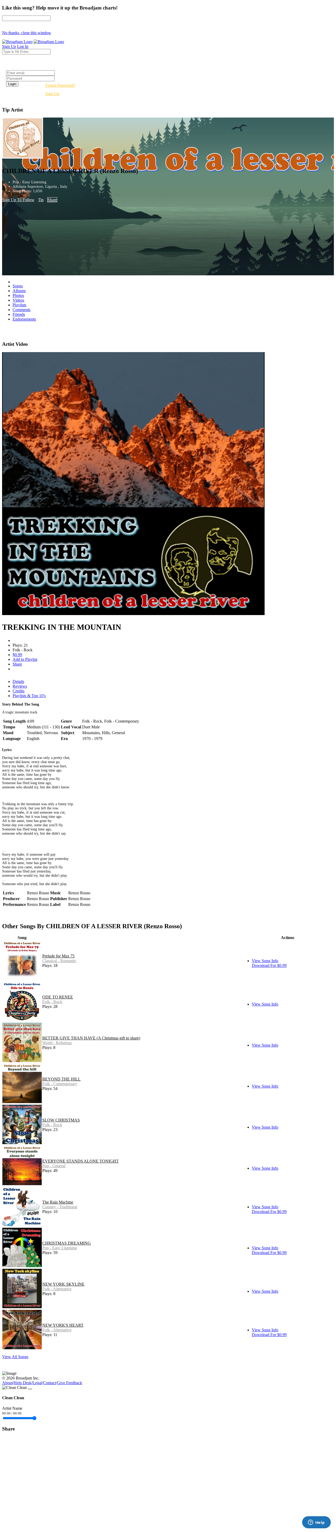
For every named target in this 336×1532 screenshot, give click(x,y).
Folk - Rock (52, 1002)
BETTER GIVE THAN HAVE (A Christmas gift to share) (91, 1038)
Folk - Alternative (56, 1289)
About (7, 1383)
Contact (49, 1383)
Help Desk (23, 1383)
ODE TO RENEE (57, 997)
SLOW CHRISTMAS (61, 1120)
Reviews (20, 686)
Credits (18, 691)
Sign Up (52, 94)
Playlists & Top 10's (29, 695)
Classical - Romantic (59, 960)
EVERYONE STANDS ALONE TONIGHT (80, 1161)
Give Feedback (69, 1383)
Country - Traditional (59, 1207)
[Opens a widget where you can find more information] (316, 1522)
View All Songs (15, 1357)
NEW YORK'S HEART (62, 1325)
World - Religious (57, 1043)
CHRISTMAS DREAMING (66, 1243)
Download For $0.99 (269, 965)
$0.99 (17, 654)
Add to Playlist (25, 659)
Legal (37, 1383)
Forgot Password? (60, 85)
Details (18, 681)
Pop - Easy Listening (59, 1248)
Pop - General (53, 1166)
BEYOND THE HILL (61, 1079)
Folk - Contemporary (59, 1084)
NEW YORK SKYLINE (63, 1284)
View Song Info (265, 960)
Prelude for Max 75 (58, 956)
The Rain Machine (57, 1202)
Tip (41, 199)
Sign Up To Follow (18, 199)
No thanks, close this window (26, 33)
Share (52, 199)
